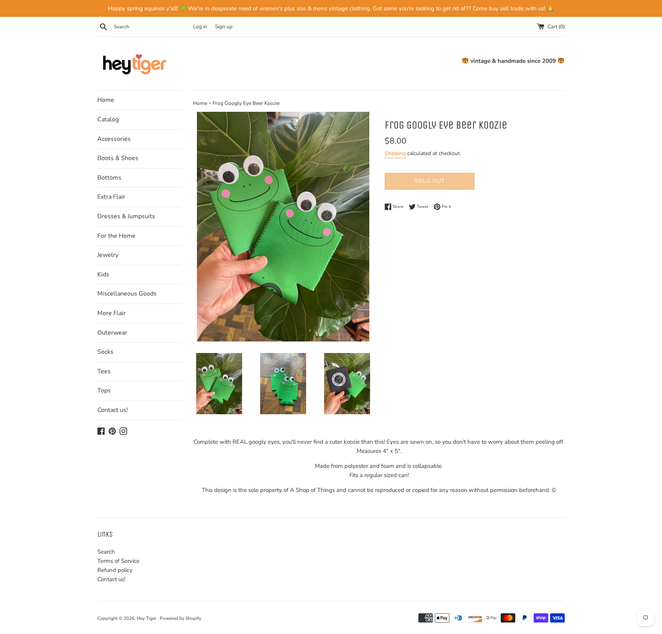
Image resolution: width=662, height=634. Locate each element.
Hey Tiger (147, 618)
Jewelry (107, 255)
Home (105, 100)
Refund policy (115, 570)
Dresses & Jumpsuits (126, 216)
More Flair (111, 313)
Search (106, 552)
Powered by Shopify (180, 618)
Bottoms (109, 177)
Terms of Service (118, 561)
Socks (105, 352)
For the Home (116, 236)
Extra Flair (111, 197)
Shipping (395, 153)
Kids (103, 274)
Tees (104, 371)
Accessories (114, 139)
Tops (104, 390)
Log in (200, 26)
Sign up (224, 26)
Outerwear (112, 332)
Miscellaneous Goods (127, 293)
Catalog (108, 119)
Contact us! (112, 410)
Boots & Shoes (117, 158)
